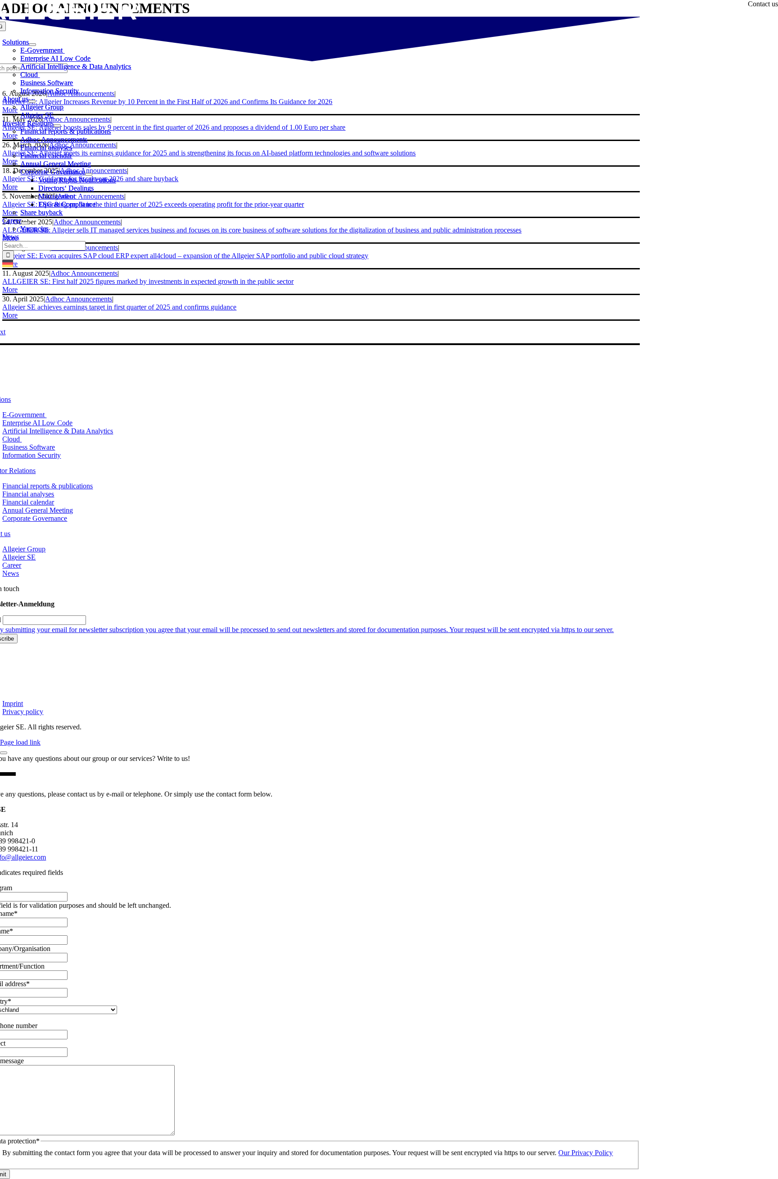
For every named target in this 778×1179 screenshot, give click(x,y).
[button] (10, 289)
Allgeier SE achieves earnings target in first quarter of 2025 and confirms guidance (119, 307)
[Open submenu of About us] (32, 101)
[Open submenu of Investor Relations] (57, 125)
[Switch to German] (7, 265)
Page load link (20, 742)
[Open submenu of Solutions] (32, 44)
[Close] (3, 752)
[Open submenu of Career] (24, 223)
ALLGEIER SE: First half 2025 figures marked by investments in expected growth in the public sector (148, 281)
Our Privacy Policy (585, 1152)
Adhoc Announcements (78, 299)
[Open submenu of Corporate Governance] (88, 174)
